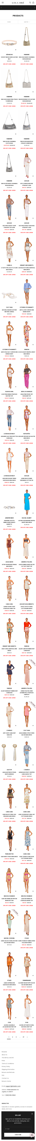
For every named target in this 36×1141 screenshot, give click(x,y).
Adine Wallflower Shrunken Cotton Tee (26, 479)
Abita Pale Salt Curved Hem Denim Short (9, 353)
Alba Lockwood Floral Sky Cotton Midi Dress (27, 815)
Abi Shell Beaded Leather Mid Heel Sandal (9, 310)
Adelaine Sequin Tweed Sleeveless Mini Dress (9, 479)
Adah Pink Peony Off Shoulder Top (27, 395)
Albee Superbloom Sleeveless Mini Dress (9, 983)
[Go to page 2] (27, 1037)
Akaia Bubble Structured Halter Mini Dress (26, 734)
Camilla (9, 265)
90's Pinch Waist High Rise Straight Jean (27, 226)
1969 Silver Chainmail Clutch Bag (9, 142)
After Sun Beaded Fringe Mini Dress (9, 565)
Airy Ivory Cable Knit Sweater (9, 734)
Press (3, 1060)
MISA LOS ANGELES (26, 391)
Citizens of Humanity (27, 307)
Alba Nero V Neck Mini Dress (9, 856)
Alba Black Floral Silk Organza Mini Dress (9, 815)
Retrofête (26, 434)
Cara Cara (9, 604)
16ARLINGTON (9, 854)
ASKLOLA (32, 1135)
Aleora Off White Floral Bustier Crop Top (26, 1026)
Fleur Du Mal (9, 391)
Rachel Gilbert (27, 518)
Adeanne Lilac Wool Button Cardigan (9, 437)
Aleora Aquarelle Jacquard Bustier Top (9, 1026)
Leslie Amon (9, 562)
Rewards (4, 1052)
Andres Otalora (26, 562)
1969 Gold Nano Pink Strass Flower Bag (9, 100)
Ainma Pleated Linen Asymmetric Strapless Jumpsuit (27, 692)
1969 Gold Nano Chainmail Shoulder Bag (27, 58)
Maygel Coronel (9, 938)
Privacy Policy (6, 1066)
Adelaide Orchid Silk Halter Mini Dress (26, 437)
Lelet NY (9, 770)
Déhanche (9, 54)
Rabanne (26, 54)
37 (23, 1037)
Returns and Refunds (8, 1072)
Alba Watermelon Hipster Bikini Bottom (9, 899)
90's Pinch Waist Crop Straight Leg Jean (9, 226)
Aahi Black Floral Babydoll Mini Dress (26, 268)
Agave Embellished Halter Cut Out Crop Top (27, 565)
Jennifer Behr (9, 518)
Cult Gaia (9, 307)
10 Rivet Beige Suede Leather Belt (9, 58)
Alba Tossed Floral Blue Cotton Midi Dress (26, 857)
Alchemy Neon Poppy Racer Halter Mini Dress (26, 983)
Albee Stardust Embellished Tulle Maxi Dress (26, 941)
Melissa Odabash (9, 896)
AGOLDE (26, 181)
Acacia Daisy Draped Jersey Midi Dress (26, 353)
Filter (8, 22)
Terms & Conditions (8, 1063)
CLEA (9, 1022)
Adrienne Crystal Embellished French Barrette (9, 522)
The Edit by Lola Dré (8, 1058)
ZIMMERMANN (27, 980)
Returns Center (6, 1081)
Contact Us (5, 1078)
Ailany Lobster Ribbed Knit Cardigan (27, 649)
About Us (4, 1055)
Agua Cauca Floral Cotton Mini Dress (27, 607)
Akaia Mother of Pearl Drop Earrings (9, 773)
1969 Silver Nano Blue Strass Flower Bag (26, 142)
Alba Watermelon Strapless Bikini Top (27, 899)
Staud (27, 938)
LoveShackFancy (9, 434)
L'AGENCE (9, 730)
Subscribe (18, 1135)
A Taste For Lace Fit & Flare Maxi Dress (9, 268)
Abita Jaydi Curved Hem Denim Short (27, 310)
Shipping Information (8, 1069)
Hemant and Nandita (26, 265)
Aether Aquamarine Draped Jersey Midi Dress (26, 521)
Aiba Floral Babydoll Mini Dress (9, 649)
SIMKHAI (26, 349)
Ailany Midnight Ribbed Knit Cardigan (9, 691)
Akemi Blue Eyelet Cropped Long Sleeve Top (27, 773)
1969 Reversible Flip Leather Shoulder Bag (26, 100)
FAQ (3, 1075)
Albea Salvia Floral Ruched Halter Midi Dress (9, 941)
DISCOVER (18, 8)
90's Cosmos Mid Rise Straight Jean (26, 184)
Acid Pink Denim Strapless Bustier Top (9, 395)
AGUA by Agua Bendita (27, 604)
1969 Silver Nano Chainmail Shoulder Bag (9, 184)
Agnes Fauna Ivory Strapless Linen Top (9, 607)
